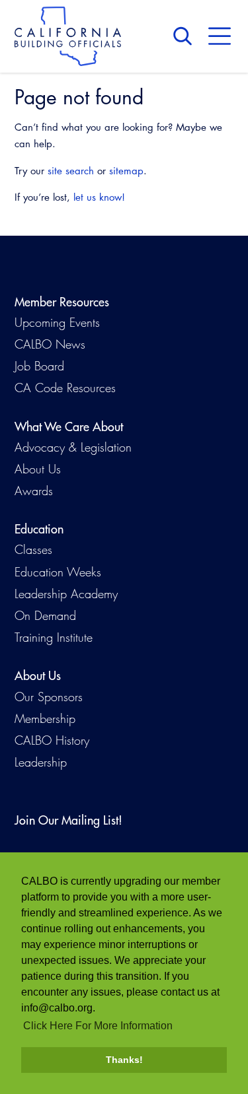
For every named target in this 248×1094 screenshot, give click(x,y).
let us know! (99, 197)
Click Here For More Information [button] (98, 1025)
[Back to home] (68, 36)
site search (71, 170)
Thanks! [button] (124, 1059)
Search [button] (186, 36)
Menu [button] (219, 36)
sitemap (126, 170)
